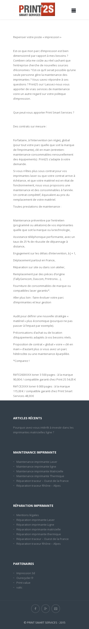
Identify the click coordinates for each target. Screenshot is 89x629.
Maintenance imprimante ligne (36, 466)
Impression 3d (25, 573)
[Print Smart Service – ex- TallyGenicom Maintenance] (36, 10)
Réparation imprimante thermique (38, 534)
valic (19, 587)
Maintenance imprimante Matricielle (39, 471)
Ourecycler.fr (24, 578)
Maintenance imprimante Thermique (40, 476)
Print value (23, 583)
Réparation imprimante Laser (35, 520)
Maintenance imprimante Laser (36, 462)
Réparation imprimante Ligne (35, 525)
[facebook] (35, 608)
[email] (55, 608)
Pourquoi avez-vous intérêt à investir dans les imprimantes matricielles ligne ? (43, 430)
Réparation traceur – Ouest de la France (42, 481)
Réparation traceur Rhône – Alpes (38, 486)
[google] (45, 608)
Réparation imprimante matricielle (38, 529)
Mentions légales (27, 515)
